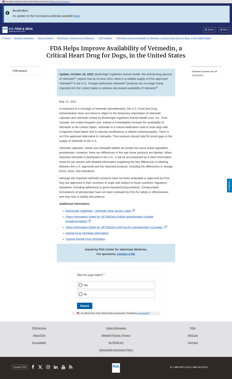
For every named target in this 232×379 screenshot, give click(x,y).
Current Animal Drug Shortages (85, 239)
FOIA (193, 328)
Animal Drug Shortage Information (86, 233)
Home (7, 38)
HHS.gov (193, 335)
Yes (86, 285)
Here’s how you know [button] (59, 2)
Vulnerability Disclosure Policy (116, 350)
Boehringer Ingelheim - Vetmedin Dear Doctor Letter (98, 210)
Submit (84, 306)
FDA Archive (39, 328)
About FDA (39, 335)
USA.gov (193, 342)
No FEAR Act (115, 342)
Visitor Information (116, 328)
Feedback (229, 186)
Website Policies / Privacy (116, 335)
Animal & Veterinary (24, 38)
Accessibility (39, 342)
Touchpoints (143, 313)
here (77, 16)
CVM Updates (105, 38)
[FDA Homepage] (17, 29)
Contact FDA (19, 367)
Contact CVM (126, 254)
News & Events (45, 38)
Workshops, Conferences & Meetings (75, 38)
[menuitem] (206, 74)
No (85, 294)
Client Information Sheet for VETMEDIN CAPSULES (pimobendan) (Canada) (114, 227)
